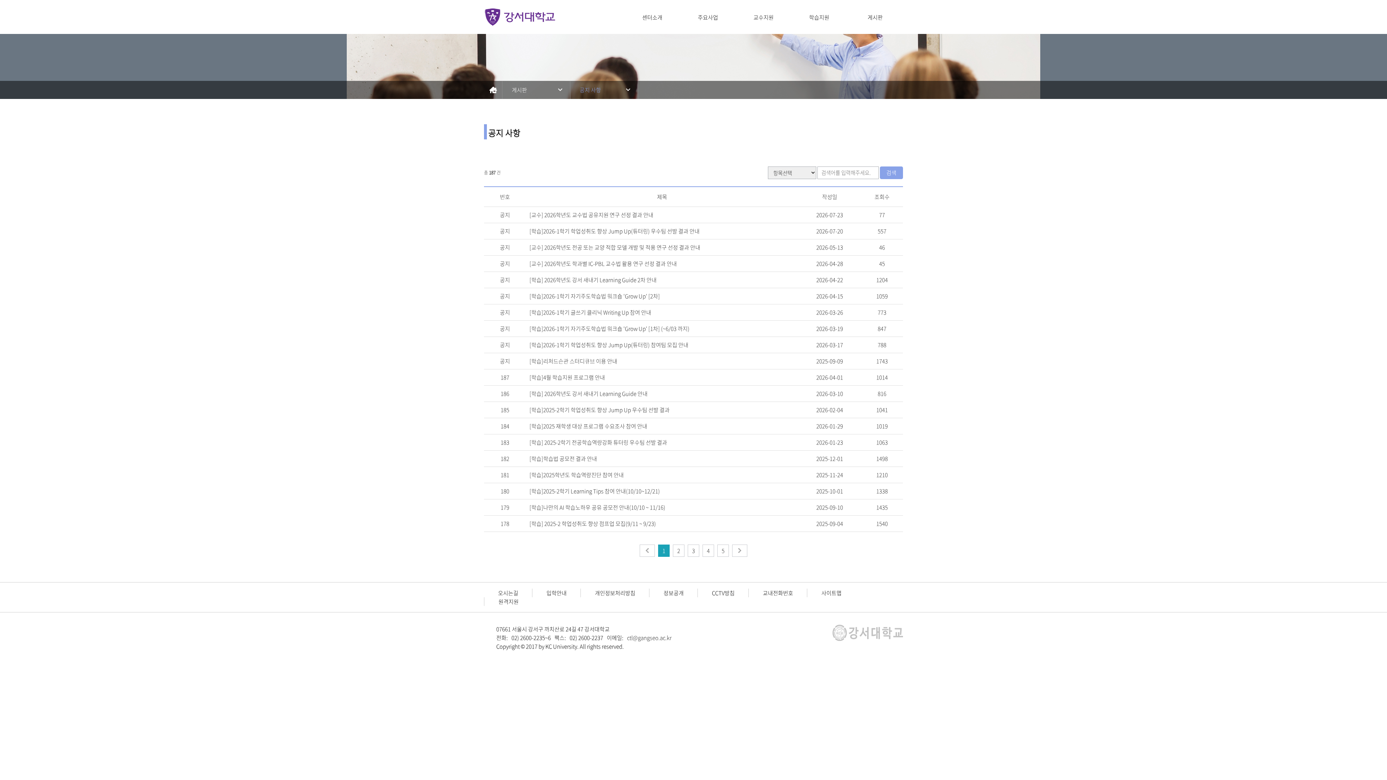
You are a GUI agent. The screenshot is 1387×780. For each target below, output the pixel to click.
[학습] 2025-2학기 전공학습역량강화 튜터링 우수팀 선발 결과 (598, 442)
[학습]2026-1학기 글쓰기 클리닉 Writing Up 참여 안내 (590, 312)
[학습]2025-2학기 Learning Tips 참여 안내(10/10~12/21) (595, 491)
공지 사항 (590, 90)
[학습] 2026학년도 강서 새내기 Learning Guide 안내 (589, 394)
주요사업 (708, 17)
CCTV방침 (723, 593)
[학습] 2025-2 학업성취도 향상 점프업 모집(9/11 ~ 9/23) (593, 524)
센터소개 (652, 17)
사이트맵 (831, 593)
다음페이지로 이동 (739, 551)
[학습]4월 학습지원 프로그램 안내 (567, 377)
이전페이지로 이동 (647, 551)
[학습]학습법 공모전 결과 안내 (563, 459)
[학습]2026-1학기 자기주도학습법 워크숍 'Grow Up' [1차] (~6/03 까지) (610, 329)
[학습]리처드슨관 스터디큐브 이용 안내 (573, 361)
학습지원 (819, 17)
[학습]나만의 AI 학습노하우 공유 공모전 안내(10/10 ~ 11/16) (597, 507)
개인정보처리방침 (615, 593)
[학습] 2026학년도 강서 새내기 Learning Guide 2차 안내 (593, 280)
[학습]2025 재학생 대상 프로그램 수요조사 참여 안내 (588, 426)
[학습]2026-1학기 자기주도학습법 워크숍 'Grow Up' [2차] (595, 296)
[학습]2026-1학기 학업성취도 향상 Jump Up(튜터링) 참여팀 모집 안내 (609, 345)
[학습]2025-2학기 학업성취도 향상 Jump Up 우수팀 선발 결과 (600, 410)
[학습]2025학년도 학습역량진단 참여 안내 (577, 475)
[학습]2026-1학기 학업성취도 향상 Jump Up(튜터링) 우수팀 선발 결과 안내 (615, 231)
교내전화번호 (778, 593)
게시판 (875, 17)
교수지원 (763, 17)
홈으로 (493, 90)
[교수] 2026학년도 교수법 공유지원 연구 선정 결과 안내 (591, 215)
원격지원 (508, 602)
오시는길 (508, 593)
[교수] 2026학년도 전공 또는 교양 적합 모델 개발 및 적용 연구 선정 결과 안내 (615, 247)
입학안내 (556, 593)
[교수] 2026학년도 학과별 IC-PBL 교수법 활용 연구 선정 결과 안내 (603, 264)
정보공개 (674, 593)
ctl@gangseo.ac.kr (649, 638)
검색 (891, 173)
